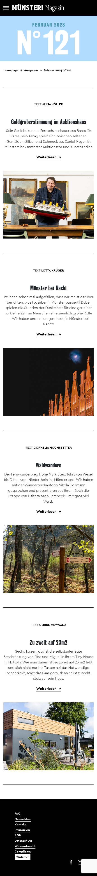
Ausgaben (31, 70)
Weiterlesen (46, 157)
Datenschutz (23, 841)
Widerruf (22, 857)
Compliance (23, 851)
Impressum (22, 830)
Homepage (10, 70)
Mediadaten (23, 819)
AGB (18, 835)
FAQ (17, 813)
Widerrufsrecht (25, 846)
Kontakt (20, 824)
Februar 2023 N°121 (58, 70)
